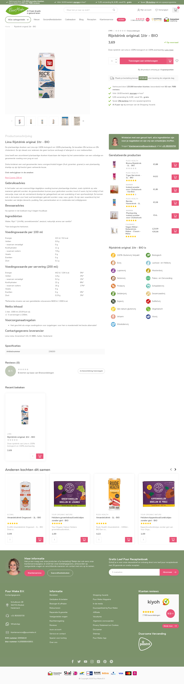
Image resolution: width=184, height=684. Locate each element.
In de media (98, 603)
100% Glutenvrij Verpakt (128, 255)
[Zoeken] (114, 10)
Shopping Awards (100, 595)
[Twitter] (79, 662)
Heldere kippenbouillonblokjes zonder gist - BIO (156, 519)
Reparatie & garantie (58, 612)
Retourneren (55, 608)
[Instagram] (92, 662)
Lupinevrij (121, 270)
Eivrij (119, 262)
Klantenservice (106, 19)
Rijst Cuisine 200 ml (13, 177)
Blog (81, 19)
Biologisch (156, 255)
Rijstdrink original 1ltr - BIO (25, 26)
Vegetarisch (157, 309)
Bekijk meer (168, 626)
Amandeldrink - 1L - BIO (108, 517)
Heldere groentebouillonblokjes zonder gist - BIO (68, 519)
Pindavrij (121, 286)
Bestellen (54, 595)
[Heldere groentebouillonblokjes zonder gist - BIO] (70, 494)
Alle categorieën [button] (17, 19)
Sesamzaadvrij (158, 293)
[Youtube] (85, 662)
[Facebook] (72, 662)
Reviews (53, 625)
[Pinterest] (105, 662)
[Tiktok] (98, 662)
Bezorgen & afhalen (58, 603)
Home (7, 26)
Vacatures (97, 616)
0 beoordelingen (133, 31)
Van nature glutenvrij (126, 309)
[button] (144, 10)
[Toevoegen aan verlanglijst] (177, 60)
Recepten (91, 19)
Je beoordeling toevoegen (91, 371)
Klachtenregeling (57, 621)
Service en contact (58, 633)
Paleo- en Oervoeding (162, 278)
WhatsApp (15, 624)
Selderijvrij (122, 293)
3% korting (150, 2)
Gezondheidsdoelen (52, 19)
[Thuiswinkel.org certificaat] (171, 19)
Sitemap (96, 633)
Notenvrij (121, 278)
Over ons (53, 642)
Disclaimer (97, 629)
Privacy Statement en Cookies (106, 625)
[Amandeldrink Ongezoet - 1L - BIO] (25, 494)
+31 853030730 (169, 146)
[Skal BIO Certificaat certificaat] (67, 673)
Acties (121, 19)
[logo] (25, 10)
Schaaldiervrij (158, 286)
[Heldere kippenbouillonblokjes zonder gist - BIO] (159, 494)
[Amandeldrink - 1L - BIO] (114, 494)
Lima (110, 31)
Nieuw (37, 19)
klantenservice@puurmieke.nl (142, 146)
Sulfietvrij (156, 301)
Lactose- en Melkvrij (161, 262)
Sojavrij (120, 301)
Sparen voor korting (58, 638)
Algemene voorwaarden (103, 621)
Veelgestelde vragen (58, 616)
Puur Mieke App (99, 638)
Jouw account (55, 629)
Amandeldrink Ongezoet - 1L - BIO (24, 517)
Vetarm (120, 316)
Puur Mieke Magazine (102, 599)
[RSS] (111, 662)
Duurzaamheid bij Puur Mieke (105, 608)
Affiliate (96, 612)
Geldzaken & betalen (59, 599)
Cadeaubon (70, 19)
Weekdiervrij (123, 324)
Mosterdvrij (157, 270)
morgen (76, 2)
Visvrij (154, 316)
